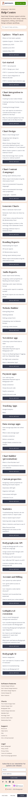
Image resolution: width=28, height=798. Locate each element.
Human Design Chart (6, 706)
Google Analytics (8, 409)
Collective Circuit (8, 497)
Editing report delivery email (12, 176)
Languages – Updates (9, 195)
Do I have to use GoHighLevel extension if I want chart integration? (12, 635)
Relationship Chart (6, 720)
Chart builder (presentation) (10, 457)
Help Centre (4, 731)
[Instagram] (10, 782)
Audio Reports (10, 272)
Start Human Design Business (9, 688)
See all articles (14, 55)
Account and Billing (12, 576)
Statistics (7, 508)
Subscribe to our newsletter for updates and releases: (14, 765)
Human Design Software (7, 686)
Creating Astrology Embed (11, 107)
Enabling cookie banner (10, 326)
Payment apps (10, 373)
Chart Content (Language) (10, 171)
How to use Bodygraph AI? (11, 669)
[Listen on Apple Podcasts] (18, 785)
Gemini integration (8, 657)
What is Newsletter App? (10, 362)
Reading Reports (11, 242)
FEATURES (5, 795)
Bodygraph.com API (12, 542)
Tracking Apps (10, 405)
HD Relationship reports (10, 252)
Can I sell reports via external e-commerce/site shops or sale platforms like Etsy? (12, 112)
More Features (5, 695)
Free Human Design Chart (8, 703)
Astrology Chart (5, 715)
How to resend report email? (11, 518)
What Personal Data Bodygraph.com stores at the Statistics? (12, 529)
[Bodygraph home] (7, 3)
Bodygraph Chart (5, 708)
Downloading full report (10, 245)
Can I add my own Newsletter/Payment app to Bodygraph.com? (11, 349)
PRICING (12, 795)
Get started (8, 62)
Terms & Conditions (6, 753)
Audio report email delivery (11, 275)
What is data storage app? (11, 433)
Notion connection (8, 439)
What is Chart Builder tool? (11, 462)
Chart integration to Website (13, 94)
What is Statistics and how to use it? (14, 524)
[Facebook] (3, 782)
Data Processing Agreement (9, 755)
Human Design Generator (8, 711)
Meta (4, 412)
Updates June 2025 (9, 48)
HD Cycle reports (8, 249)
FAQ (2, 733)
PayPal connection (8, 391)
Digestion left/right (9, 491)
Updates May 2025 (9, 51)
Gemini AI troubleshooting (11, 666)
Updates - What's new (13, 34)
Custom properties (12, 479)
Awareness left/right (9, 488)
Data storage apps (11, 424)
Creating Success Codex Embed (12, 99)
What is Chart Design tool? (11, 135)
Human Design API (6, 693)
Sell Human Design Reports (8, 690)
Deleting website (8, 315)
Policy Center (4, 748)
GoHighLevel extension (9, 612)
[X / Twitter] (6, 782)
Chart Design (9, 131)
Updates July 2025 (8, 44)
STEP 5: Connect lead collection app (14, 81)
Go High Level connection (10, 359)
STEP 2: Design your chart (11, 69)
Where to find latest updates (12, 38)
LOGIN (22, 795)
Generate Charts (11, 206)
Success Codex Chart (7, 718)
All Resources (4, 9)
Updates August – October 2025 (13, 41)
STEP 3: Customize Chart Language (13, 72)
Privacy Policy (5, 751)
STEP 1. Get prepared (9, 66)
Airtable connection (9, 436)
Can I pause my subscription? (12, 580)
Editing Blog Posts (8, 311)
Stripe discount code (9, 388)
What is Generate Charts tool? (12, 210)
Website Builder (10, 308)
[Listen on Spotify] (8, 785)
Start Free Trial (20, 3)
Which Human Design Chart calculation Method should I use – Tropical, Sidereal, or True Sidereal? (14, 145)
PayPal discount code (9, 394)
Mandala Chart (5, 713)
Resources (4, 728)
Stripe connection (8, 385)
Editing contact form (9, 318)
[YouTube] (13, 782)
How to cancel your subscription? (13, 599)
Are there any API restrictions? (12, 557)
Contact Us (4, 735)
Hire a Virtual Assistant (7, 738)
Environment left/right (10, 494)
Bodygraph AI (9, 653)
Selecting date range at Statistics (13, 521)
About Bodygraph (6, 746)
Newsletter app (10, 337)
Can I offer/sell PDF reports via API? (14, 560)
